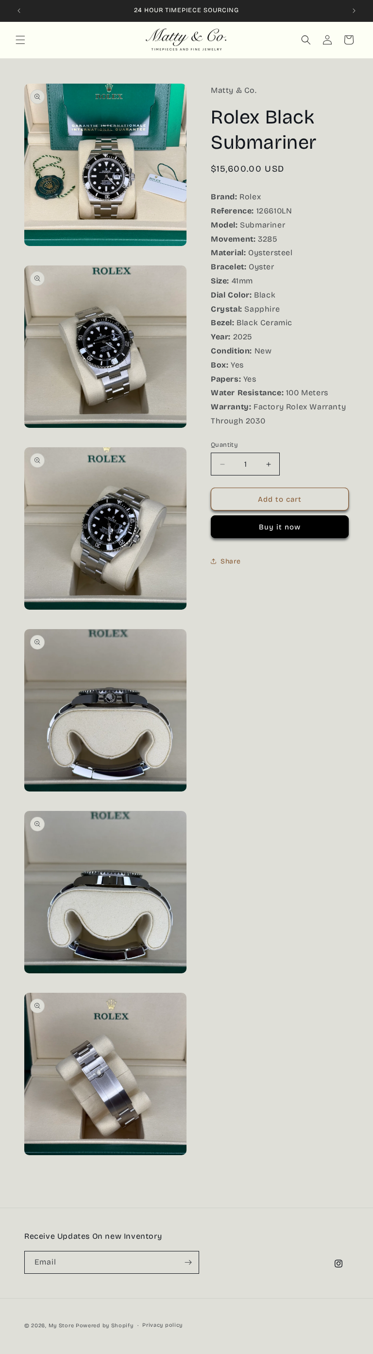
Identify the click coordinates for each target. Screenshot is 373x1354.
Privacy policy (162, 1325)
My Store (61, 1325)
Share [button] (230, 561)
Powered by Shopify (105, 1325)
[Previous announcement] (19, 10)
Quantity (224, 445)
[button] (20, 40)
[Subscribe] (188, 1262)
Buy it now (280, 527)
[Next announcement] (354, 10)
